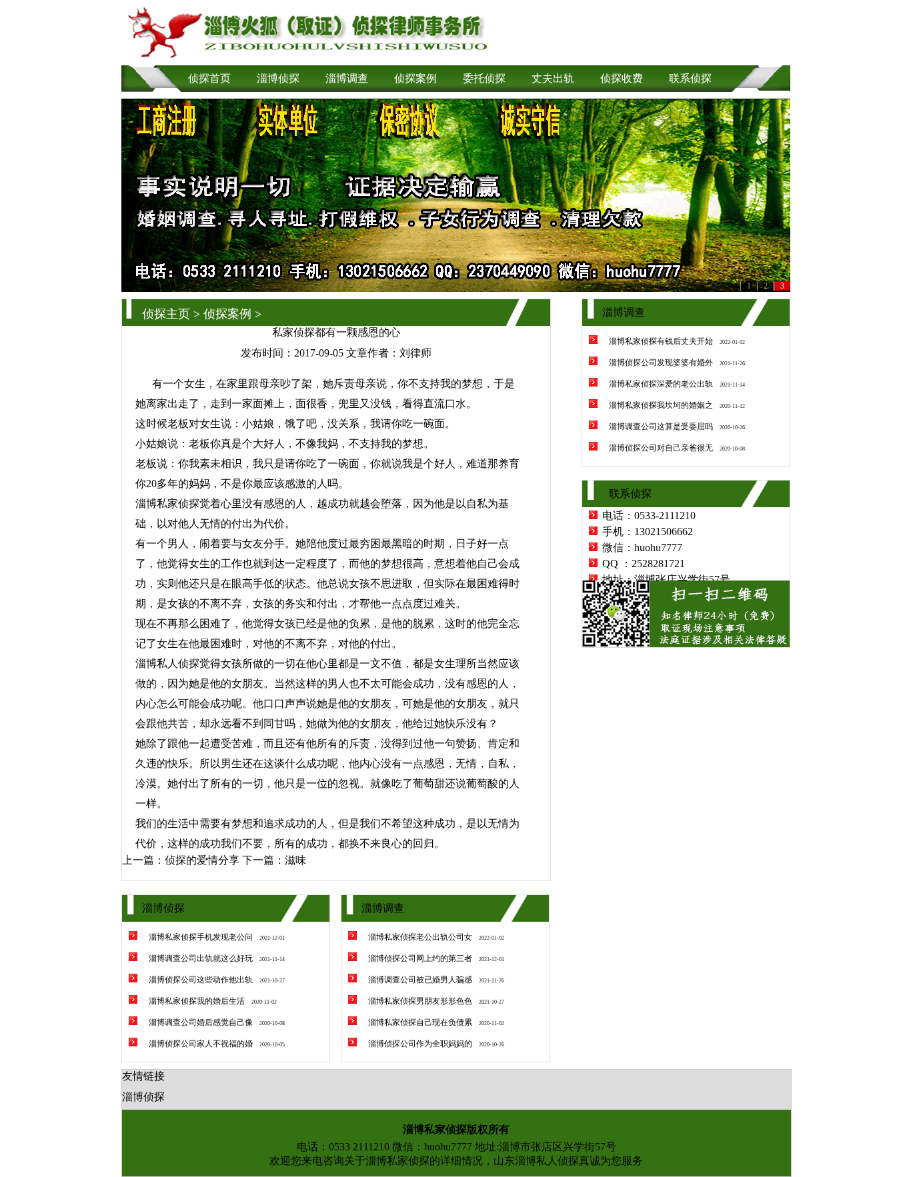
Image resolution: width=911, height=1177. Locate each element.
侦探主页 (166, 314)
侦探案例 (415, 78)
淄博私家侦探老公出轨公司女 (420, 937)
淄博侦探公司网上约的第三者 (420, 958)
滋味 (295, 860)
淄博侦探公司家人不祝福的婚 (201, 1043)
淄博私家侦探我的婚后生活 (197, 1001)
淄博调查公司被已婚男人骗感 (420, 979)
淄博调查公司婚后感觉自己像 (201, 1022)
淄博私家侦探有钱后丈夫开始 (661, 341)
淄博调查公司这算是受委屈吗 (661, 426)
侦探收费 (621, 78)
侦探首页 (209, 78)
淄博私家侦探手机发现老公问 (201, 937)
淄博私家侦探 (397, 1160)
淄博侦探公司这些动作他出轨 (201, 979)
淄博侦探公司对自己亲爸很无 (661, 448)
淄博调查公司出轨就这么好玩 (201, 958)
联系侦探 (690, 78)
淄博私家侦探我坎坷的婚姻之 (661, 405)
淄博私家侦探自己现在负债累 (420, 1022)
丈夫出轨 (553, 78)
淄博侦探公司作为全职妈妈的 (420, 1043)
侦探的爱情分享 (202, 860)
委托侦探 (484, 78)
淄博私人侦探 (167, 663)
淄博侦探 (278, 78)
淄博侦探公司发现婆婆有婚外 (661, 362)
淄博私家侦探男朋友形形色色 (420, 1001)
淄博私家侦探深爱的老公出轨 (661, 384)
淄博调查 (346, 78)
